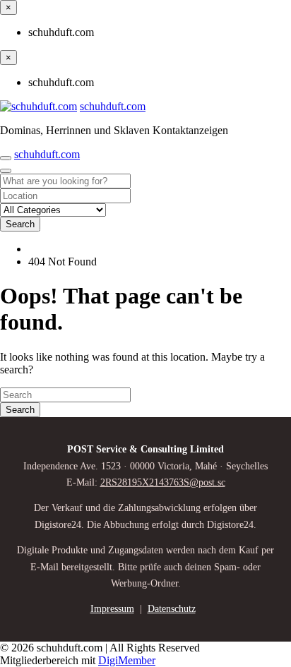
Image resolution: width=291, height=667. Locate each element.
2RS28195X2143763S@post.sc (162, 482)
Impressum (112, 608)
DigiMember (126, 660)
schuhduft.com (113, 106)
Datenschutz (172, 608)
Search (20, 224)
